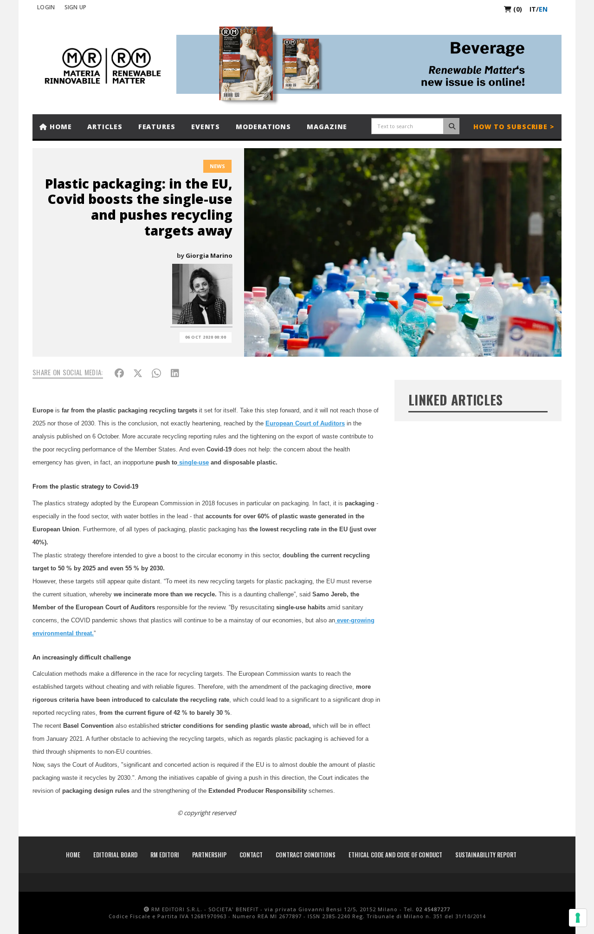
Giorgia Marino (209, 255)
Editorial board (115, 854)
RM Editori (164, 854)
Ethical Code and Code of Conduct (395, 854)
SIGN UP (76, 7)
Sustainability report (486, 854)
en (543, 9)
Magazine (327, 126)
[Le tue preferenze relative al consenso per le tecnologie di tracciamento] (578, 918)
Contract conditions (306, 854)
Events (205, 126)
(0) (516, 9)
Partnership (209, 854)
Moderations (263, 126)
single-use (193, 462)
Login (46, 7)
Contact (251, 854)
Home (59, 126)
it (532, 9)
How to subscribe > (514, 126)
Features (156, 126)
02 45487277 (433, 909)
